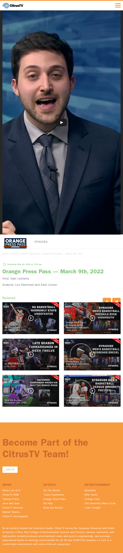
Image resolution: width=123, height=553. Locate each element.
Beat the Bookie (53, 508)
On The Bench (51, 490)
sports (14, 254)
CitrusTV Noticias (12, 508)
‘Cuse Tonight (92, 508)
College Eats (92, 499)
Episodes (40, 242)
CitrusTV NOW (10, 495)
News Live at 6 (11, 490)
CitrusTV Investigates (15, 516)
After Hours (91, 495)
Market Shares (11, 512)
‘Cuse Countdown (53, 495)
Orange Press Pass (30, 254)
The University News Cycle (100, 503)
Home (5, 254)
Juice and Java (10, 503)
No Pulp (48, 503)
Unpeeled (90, 490)
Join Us (10, 470)
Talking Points (10, 499)
